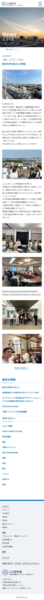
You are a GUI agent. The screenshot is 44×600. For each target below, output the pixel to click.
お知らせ (5, 479)
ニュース (5, 557)
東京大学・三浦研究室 (24, 107)
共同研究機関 (7, 546)
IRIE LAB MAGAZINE (10, 452)
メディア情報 (7, 426)
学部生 (4, 517)
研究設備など (7, 539)
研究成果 (5, 543)
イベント (5, 473)
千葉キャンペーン (9, 447)
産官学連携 (6, 436)
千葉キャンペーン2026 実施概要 (14, 411)
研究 (4, 484)
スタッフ (5, 510)
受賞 (4, 442)
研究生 (4, 520)
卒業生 (4, 527)
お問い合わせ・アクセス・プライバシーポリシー (21, 563)
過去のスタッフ (8, 524)
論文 (4, 468)
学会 (4, 463)
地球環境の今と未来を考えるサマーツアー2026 (20, 392)
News (17, 49)
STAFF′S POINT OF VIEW (12, 431)
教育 (4, 551)
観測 (4, 458)
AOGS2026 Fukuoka (10, 406)
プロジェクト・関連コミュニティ (15, 536)
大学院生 (5, 513)
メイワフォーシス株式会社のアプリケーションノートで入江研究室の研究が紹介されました (21, 399)
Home (10, 49)
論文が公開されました (10, 387)
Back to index (20, 368)
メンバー (5, 506)
